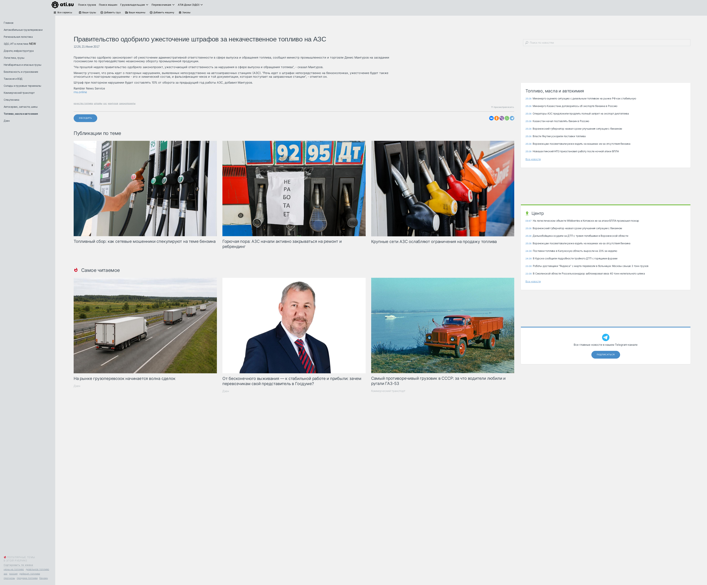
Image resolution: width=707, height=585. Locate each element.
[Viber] (502, 118)
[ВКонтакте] (491, 118)
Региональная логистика (18, 36)
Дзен (7, 120)
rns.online (80, 92)
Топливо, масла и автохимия (21, 113)
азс (5, 573)
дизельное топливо (37, 569)
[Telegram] (512, 118)
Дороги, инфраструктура (19, 50)
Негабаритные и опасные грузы (22, 64)
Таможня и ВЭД (13, 78)
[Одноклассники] (496, 118)
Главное (8, 22)
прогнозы (9, 578)
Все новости (533, 159)
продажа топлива (27, 578)
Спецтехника (11, 99)
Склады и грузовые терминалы (22, 85)
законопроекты (127, 103)
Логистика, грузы (14, 57)
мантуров (113, 103)
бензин (43, 578)
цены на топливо (14, 569)
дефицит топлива (29, 573)
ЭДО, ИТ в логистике (16, 43)
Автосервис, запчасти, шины (21, 106)
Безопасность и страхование (21, 71)
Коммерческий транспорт (19, 92)
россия (13, 573)
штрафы (98, 103)
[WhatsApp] (507, 118)
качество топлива (83, 103)
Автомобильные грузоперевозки (23, 29)
